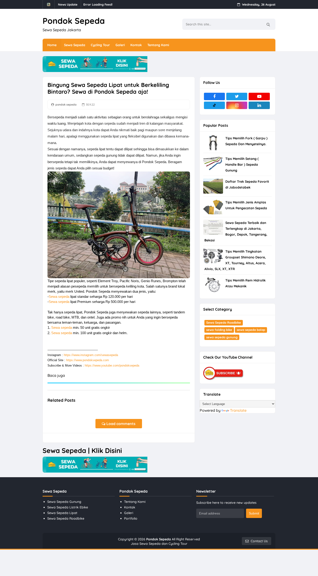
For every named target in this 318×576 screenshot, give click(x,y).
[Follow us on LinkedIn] (259, 105)
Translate (238, 410)
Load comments (120, 423)
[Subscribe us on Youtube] (259, 96)
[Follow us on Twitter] (236, 96)
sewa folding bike (219, 330)
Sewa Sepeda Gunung (64, 502)
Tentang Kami (134, 502)
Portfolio (130, 518)
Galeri (128, 513)
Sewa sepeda (59, 296)
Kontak (129, 507)
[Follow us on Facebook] (214, 96)
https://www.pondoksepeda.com (87, 360)
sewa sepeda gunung (221, 337)
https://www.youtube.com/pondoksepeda (112, 365)
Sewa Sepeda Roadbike (223, 322)
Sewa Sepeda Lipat (62, 513)
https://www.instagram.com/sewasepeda (91, 355)
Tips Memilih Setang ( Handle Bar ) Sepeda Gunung (242, 164)
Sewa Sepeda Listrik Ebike (67, 507)
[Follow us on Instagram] (236, 105)
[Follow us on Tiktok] (214, 105)
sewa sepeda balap (251, 330)
